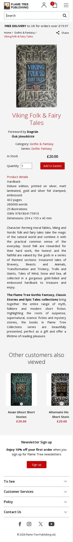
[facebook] (63, 41)
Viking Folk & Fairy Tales (18, 36)
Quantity (13, 166)
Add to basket (52, 166)
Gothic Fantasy (41, 148)
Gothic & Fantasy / (26, 32)
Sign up (36, 465)
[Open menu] (66, 5)
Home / (9, 32)
